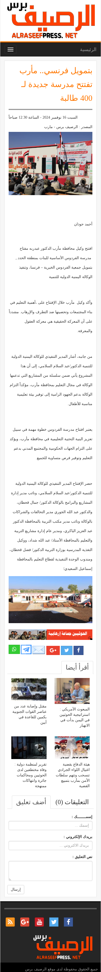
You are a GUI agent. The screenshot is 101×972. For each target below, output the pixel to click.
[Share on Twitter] (66, 650)
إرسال (16, 889)
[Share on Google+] (53, 650)
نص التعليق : (82, 857)
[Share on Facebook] (78, 650)
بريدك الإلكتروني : (78, 837)
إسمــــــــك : (82, 817)
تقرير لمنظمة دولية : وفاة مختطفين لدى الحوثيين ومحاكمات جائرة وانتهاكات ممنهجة (31, 775)
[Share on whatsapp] (14, 649)
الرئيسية (88, 49)
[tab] (77, 667)
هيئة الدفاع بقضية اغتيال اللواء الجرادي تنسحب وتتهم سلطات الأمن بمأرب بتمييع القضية (73, 775)
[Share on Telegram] (26, 649)
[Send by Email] (38, 650)
